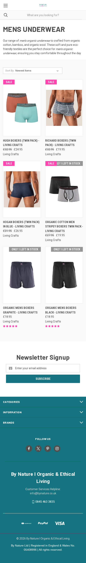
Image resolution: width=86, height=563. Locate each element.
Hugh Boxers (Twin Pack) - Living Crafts (21, 143)
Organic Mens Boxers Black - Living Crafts (60, 310)
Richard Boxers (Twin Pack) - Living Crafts (60, 143)
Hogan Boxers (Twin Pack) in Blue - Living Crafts (21, 224)
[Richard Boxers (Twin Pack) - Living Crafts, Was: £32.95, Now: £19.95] (64, 107)
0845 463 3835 (45, 501)
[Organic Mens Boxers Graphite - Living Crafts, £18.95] (22, 275)
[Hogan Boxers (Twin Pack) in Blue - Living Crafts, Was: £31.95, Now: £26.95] (22, 189)
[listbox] (38, 71)
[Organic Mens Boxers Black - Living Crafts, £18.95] (64, 275)
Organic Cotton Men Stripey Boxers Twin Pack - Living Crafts (64, 226)
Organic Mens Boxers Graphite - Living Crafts (20, 310)
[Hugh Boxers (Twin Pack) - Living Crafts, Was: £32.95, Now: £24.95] (22, 107)
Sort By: (9, 70)
